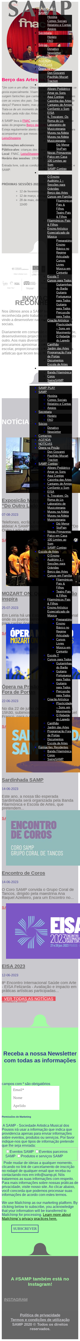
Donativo (53, 49)
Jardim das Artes (58, 348)
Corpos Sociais (57, 21)
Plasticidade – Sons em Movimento (64, 328)
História (52, 17)
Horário (51, 37)
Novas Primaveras (59, 152)
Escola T (53, 276)
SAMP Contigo (48, 85)
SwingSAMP (55, 380)
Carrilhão (53, 344)
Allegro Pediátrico (58, 89)
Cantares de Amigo (59, 104)
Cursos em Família (59, 196)
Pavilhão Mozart (57, 77)
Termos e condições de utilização (40, 1320)
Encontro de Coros (23, 873)
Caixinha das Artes (59, 100)
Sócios (42, 45)
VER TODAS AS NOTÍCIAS (28, 998)
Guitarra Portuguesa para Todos (63, 296)
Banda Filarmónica (59, 372)
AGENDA (44, 61)
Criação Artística (58, 320)
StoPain (61, 148)
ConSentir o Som (58, 108)
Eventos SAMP (22, 1152)
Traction (52, 81)
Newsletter (54, 53)
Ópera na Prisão (48, 69)
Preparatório (64, 240)
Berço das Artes (57, 192)
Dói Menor (62, 144)
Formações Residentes (53, 368)
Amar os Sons (56, 93)
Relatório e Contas (59, 25)
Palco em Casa (57, 156)
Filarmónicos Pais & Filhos (64, 204)
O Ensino (53, 176)
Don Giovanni (56, 73)
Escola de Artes (48, 172)
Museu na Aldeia (58, 132)
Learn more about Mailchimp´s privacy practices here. (36, 1217)
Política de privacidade (40, 1315)
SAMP (42, 13)
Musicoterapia (56, 140)
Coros (51, 376)
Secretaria (45, 33)
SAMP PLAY (46, 9)
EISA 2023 (13, 966)
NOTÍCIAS (45, 65)
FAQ (50, 41)
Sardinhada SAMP (23, 780)
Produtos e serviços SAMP (42, 1156)
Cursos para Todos (59, 280)
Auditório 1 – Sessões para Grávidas (56, 184)
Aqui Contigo (55, 96)
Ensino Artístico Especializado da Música (58, 232)
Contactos (45, 57)
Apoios (51, 29)
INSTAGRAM (16, 1299)
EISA (50, 112)
